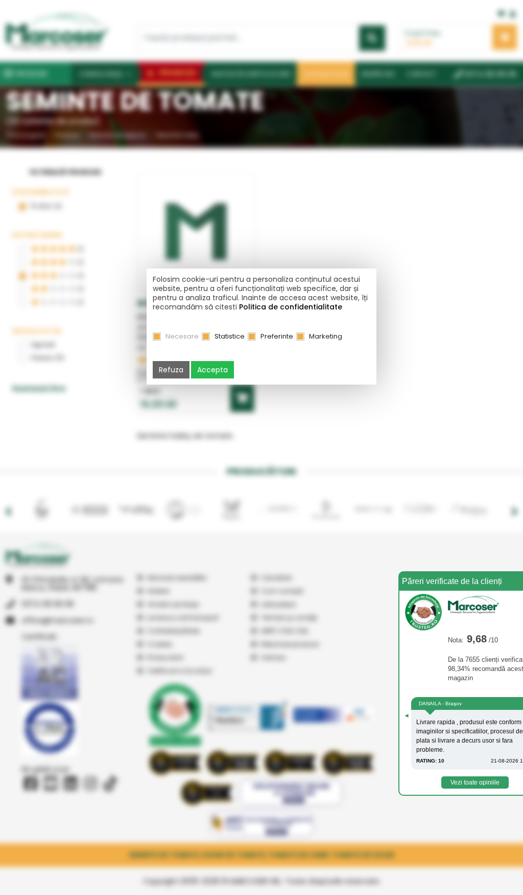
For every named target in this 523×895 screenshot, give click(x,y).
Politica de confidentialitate (290, 307)
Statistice (230, 336)
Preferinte (276, 336)
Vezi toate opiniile (475, 782)
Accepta (212, 370)
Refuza (171, 370)
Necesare (182, 336)
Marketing (325, 336)
